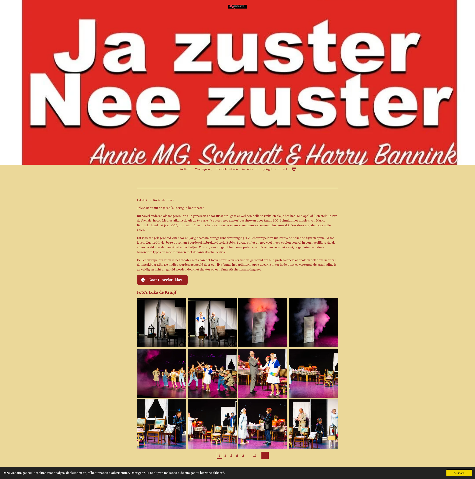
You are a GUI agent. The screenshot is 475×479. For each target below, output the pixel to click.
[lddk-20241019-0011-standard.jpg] (263, 423)
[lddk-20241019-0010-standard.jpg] (212, 423)
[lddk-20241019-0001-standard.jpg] (161, 322)
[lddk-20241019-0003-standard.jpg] (263, 322)
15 (254, 455)
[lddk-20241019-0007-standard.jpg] (263, 373)
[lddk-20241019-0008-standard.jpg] (313, 373)
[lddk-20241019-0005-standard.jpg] (161, 373)
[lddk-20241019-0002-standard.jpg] (212, 322)
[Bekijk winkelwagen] (293, 169)
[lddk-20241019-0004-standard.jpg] (313, 322)
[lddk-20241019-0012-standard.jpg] (313, 423)
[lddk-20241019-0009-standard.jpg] (161, 423)
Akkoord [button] (459, 473)
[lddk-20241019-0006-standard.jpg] (212, 373)
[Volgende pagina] (264, 455)
